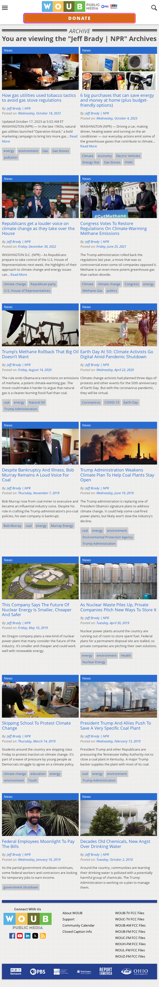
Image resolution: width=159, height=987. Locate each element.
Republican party (43, 284)
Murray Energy (62, 525)
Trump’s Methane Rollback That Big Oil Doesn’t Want (40, 354)
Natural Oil (37, 402)
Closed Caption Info (77, 931)
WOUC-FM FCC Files (130, 937)
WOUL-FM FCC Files (130, 950)
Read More (88, 146)
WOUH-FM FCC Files (130, 944)
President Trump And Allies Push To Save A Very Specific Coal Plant (115, 725)
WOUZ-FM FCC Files (130, 956)
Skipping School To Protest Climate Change (36, 725)
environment (28, 151)
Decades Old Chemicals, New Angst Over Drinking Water (115, 844)
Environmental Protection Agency (107, 537)
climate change (14, 284)
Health (126, 655)
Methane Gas (92, 290)
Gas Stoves (60, 151)
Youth (32, 780)
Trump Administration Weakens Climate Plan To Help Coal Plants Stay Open (117, 474)
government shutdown (20, 887)
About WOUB (72, 913)
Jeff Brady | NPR (19, 108)
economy (105, 156)
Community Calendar (78, 925)
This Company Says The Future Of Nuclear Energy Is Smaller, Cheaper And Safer (37, 609)
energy (8, 151)
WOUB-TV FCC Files (129, 913)
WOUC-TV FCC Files (129, 919)
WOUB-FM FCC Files (130, 931)
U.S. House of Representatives (27, 290)
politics (112, 290)
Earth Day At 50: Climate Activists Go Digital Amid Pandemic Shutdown (116, 354)
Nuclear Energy (93, 662)
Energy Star (91, 162)
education (37, 773)
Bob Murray (12, 525)
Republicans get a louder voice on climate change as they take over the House (38, 228)
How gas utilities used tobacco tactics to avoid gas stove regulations (39, 98)
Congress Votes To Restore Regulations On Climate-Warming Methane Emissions (113, 228)
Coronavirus (91, 402)
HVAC (129, 162)
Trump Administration (20, 409)
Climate (87, 156)
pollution (10, 157)
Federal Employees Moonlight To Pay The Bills (38, 844)
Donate (79, 18)
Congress (132, 284)
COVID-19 (112, 402)
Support (68, 919)
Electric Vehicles (128, 156)
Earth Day (131, 402)
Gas (45, 151)
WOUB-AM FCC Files (130, 925)
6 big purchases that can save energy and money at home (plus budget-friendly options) (117, 100)
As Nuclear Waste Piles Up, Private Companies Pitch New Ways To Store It (118, 607)
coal (6, 402)
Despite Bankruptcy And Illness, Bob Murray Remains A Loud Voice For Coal (38, 474)
